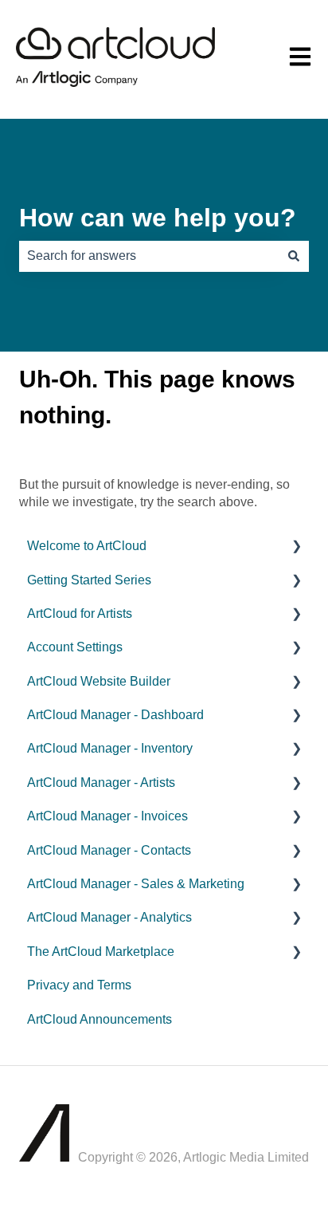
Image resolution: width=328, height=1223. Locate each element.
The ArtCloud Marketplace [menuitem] (100, 951)
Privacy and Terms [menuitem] (79, 985)
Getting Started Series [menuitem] (89, 580)
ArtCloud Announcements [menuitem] (99, 1019)
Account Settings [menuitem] (75, 647)
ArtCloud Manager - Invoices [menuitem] (107, 816)
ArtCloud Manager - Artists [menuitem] (101, 782)
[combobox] (149, 256)
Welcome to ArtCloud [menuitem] (86, 546)
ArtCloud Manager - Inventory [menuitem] (110, 748)
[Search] (294, 256)
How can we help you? (157, 217)
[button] (296, 547)
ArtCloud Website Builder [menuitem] (98, 681)
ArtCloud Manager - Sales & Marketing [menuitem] (135, 884)
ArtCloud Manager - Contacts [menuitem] (109, 850)
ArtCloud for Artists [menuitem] (79, 613)
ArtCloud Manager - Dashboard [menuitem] (115, 715)
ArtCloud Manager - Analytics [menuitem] (109, 917)
